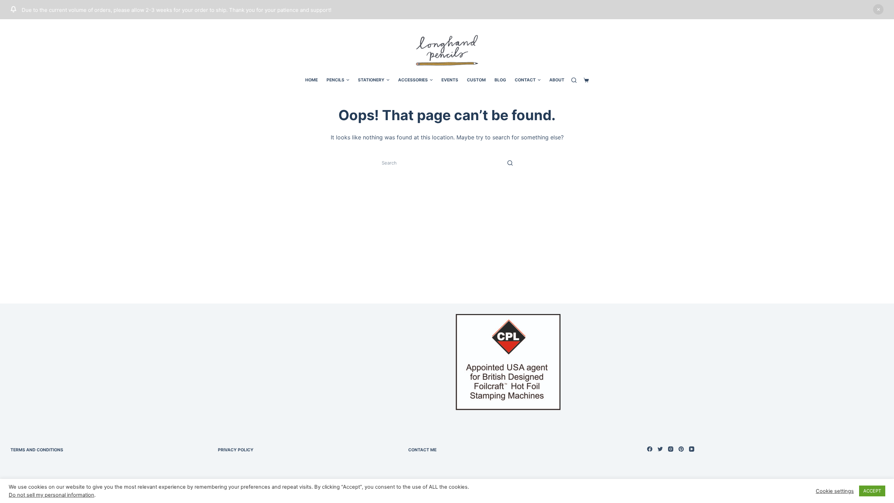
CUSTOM (476, 79)
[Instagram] (670, 449)
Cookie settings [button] (835, 491)
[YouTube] (691, 449)
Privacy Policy (236, 449)
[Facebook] (649, 449)
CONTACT (525, 79)
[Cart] (586, 80)
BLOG (500, 79)
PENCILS (335, 79)
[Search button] (510, 163)
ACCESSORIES (413, 79)
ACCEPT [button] (872, 491)
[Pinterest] (681, 449)
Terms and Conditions (36, 449)
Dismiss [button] (878, 9)
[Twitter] (660, 449)
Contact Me (422, 449)
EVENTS (449, 79)
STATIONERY (371, 79)
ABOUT (556, 79)
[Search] (574, 80)
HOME (311, 79)
